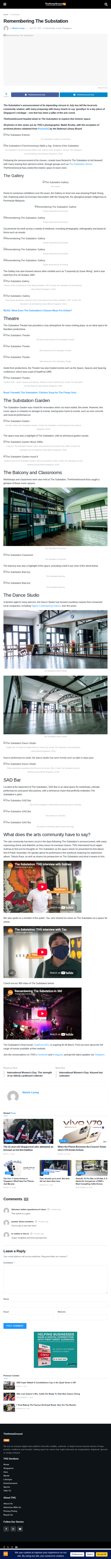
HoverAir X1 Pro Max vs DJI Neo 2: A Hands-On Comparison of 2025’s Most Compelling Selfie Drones (91, 1181)
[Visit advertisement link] (55, 1350)
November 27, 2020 (25, 1397)
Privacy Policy (10, 1511)
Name (6, 1299)
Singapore (67, 28)
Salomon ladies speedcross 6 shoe (28, 1209)
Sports (6, 1487)
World (6, 1476)
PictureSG (43, 129)
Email (6, 1312)
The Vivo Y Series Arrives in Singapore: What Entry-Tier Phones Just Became (18, 1181)
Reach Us (8, 1515)
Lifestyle (7, 1479)
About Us (8, 1503)
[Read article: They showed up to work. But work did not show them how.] (55, 1168)
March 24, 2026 (47, 1185)
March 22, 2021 (24, 1408)
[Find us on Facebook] (6, 1529)
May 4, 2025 (22, 1386)
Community (15, 15)
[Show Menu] (4, 4)
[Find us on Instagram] (13, 1529)
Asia (5, 1472)
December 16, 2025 (84, 1187)
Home (5, 15)
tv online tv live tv (20, 1233)
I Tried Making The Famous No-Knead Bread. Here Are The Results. (46, 1405)
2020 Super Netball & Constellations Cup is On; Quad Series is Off (46, 1383)
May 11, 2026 (10, 1154)
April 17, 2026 (10, 1187)
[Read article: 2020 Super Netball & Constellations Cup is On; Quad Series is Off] (9, 1385)
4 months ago (55, 1210)
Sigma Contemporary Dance (46, 606)
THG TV (7, 1491)
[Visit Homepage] (55, 4)
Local (58, 28)
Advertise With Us (12, 1507)
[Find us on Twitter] (8, 1547)
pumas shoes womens (22, 1221)
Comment (9, 1262)
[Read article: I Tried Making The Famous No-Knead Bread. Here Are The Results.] (9, 1408)
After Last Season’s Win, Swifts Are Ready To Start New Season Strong (48, 1394)
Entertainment (10, 1483)
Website (62, 1312)
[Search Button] (106, 4)
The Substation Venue (80, 164)
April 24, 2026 (64, 1154)
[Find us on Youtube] (20, 1529)
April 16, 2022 (35, 28)
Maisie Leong (18, 28)
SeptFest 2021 (41, 1045)
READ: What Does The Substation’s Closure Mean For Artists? (37, 310)
